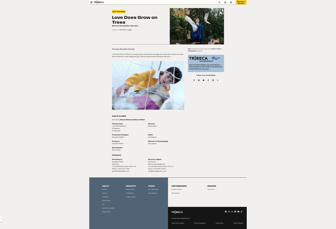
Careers (104, 189)
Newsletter (105, 197)
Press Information (153, 189)
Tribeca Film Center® (178, 223)
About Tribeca (106, 212)
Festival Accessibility (108, 208)
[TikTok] (208, 80)
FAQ (103, 204)
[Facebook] (198, 80)
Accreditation (130, 193)
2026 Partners (176, 193)
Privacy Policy (219, 223)
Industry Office (130, 189)
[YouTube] (203, 80)
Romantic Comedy (127, 49)
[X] (217, 80)
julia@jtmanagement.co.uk (157, 171)
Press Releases (152, 193)
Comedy (115, 49)
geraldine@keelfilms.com (120, 171)
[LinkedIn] (213, 80)
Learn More (205, 69)
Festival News (106, 200)
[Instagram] (194, 80)
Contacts (104, 193)
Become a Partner (177, 189)
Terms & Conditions (200, 223)
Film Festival (211, 189)
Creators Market (130, 197)
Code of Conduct (238, 223)
